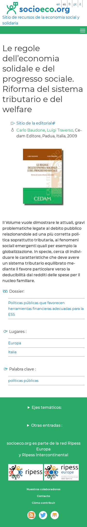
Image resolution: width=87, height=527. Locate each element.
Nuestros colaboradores (43, 489)
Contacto (43, 496)
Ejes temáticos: (47, 407)
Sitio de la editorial (34, 123)
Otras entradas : (46, 425)
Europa (14, 343)
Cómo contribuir (43, 502)
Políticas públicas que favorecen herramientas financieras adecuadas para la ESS (46, 309)
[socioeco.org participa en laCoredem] (55, 515)
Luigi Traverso (60, 130)
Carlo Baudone (30, 130)
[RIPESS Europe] (61, 472)
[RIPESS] (25, 472)
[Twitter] (43, 515)
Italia (12, 352)
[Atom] (31, 515)
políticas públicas (23, 380)
